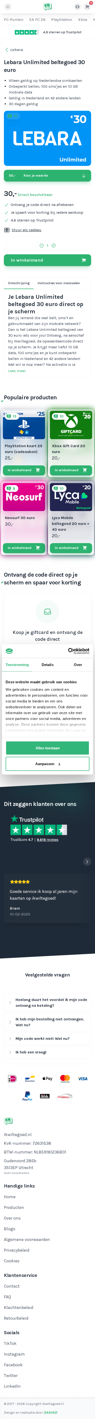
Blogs (9, 1228)
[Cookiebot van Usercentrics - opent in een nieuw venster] (68, 651)
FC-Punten (13, 19)
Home (10, 1196)
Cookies (11, 1261)
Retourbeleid (16, 1318)
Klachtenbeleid (18, 1307)
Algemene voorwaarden (27, 1239)
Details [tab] (48, 664)
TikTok (10, 1343)
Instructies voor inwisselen (59, 283)
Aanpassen (44, 764)
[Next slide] (87, 862)
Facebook (13, 1365)
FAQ (7, 1296)
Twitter (11, 1375)
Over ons (12, 1218)
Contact (12, 1286)
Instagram (14, 1354)
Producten (14, 1207)
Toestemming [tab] (17, 664)
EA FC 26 (37, 19)
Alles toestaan (48, 748)
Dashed (50, 1412)
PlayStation (61, 19)
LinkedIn (12, 1386)
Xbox (82, 19)
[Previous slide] (77, 862)
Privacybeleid (16, 1250)
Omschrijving (19, 283)
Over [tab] (78, 664)
